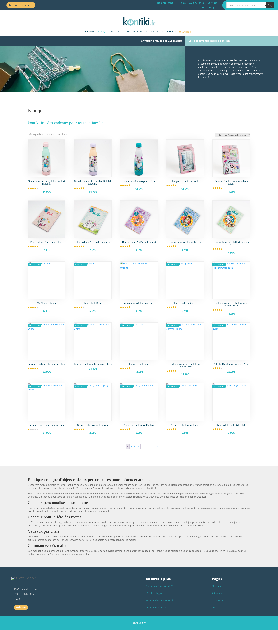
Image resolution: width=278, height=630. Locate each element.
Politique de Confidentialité (159, 600)
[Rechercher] (270, 5)
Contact (212, 3)
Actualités (217, 593)
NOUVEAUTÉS (117, 31)
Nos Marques (165, 3)
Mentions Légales (155, 593)
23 (152, 446)
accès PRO (21, 607)
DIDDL (170, 31)
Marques (216, 586)
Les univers (133, 31)
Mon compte (209, 7)
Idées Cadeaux (153, 31)
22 (147, 446)
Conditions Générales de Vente (161, 586)
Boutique (102, 31)
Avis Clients (196, 3)
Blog (183, 3)
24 (157, 446)
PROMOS (89, 31)
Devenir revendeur (20, 5)
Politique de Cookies (156, 607)
